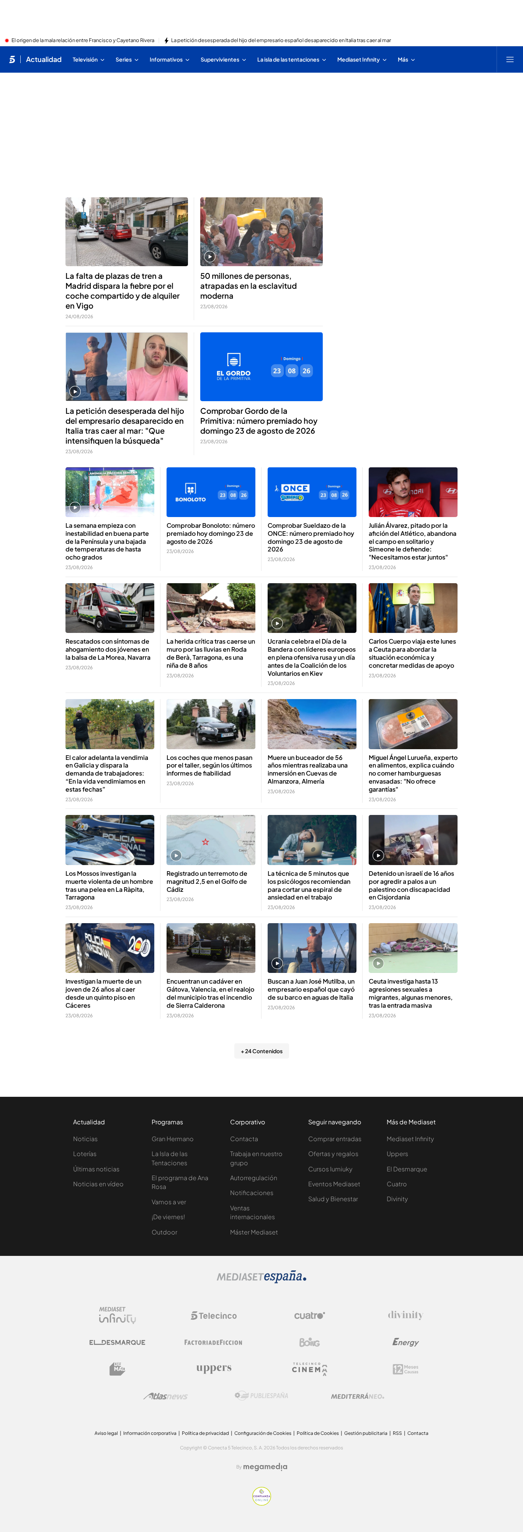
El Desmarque (407, 1169)
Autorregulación (253, 1178)
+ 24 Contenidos (262, 1050)
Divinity (397, 1199)
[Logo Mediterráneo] (357, 1396)
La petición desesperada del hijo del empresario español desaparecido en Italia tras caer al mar (281, 40)
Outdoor (164, 1232)
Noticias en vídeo (98, 1184)
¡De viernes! (168, 1217)
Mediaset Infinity (410, 1139)
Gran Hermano (173, 1139)
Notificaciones (251, 1193)
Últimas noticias (96, 1169)
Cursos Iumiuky (330, 1169)
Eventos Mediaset (334, 1184)
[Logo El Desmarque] (117, 1342)
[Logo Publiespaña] (261, 1395)
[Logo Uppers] (213, 1369)
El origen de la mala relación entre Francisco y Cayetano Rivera (82, 40)
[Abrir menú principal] (510, 59)
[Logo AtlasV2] (165, 1396)
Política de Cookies (318, 1433)
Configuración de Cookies (262, 1433)
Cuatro (397, 1184)
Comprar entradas (334, 1139)
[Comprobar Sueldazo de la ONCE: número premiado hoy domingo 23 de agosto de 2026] (312, 492)
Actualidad (44, 59)
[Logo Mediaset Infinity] (117, 1315)
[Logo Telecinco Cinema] (309, 1369)
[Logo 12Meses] (405, 1369)
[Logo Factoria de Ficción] (214, 1342)
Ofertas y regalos (333, 1154)
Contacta (244, 1139)
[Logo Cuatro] (309, 1315)
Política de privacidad (205, 1433)
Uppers (397, 1154)
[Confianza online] (261, 1503)
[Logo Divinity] (405, 1315)
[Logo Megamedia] (265, 1467)
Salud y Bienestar (333, 1199)
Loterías (84, 1154)
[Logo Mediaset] (261, 1281)
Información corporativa (150, 1433)
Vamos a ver (169, 1202)
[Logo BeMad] (118, 1369)
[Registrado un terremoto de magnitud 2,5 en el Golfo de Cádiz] (211, 840)
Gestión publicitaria (365, 1433)
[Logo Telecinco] (214, 1315)
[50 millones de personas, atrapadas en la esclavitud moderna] (261, 231)
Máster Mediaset (254, 1232)
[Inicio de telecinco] (12, 59)
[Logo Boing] (309, 1342)
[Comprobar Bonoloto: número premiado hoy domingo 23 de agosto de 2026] (211, 492)
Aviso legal (106, 1433)
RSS (397, 1433)
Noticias (85, 1139)
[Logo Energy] (405, 1342)
